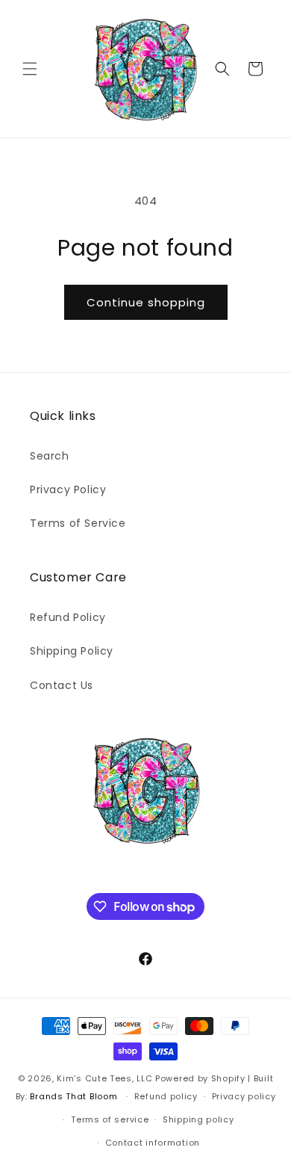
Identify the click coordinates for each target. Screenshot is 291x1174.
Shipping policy (198, 1119)
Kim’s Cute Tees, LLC (104, 1078)
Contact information (152, 1143)
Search (49, 455)
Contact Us (61, 685)
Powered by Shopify (200, 1078)
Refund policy (166, 1096)
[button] (29, 68)
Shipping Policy (71, 650)
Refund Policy (68, 617)
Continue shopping (146, 302)
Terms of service (109, 1119)
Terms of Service (78, 523)
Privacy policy (244, 1096)
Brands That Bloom (73, 1096)
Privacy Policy (68, 489)
